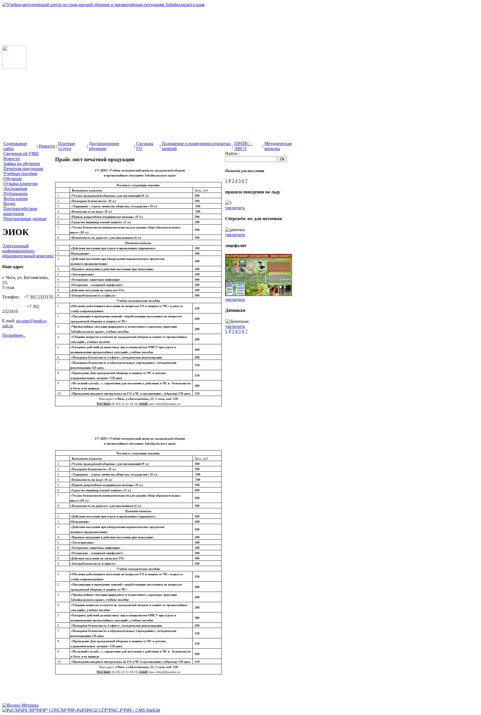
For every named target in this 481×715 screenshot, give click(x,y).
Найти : (232, 153)
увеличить (235, 207)
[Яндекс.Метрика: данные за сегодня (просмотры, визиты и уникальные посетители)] (20, 705)
